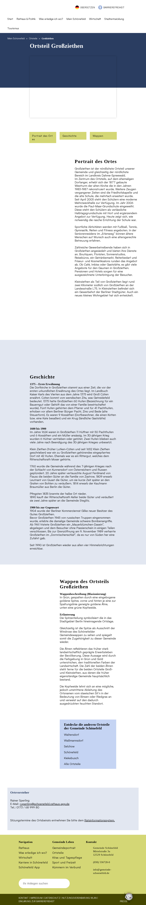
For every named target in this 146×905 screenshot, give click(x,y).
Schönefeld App (29, 867)
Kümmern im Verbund (66, 867)
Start (10, 18)
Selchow (69, 746)
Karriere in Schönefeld (33, 862)
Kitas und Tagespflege (67, 857)
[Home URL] (20, 11)
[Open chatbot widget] (129, 904)
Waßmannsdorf (73, 740)
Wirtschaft (25, 857)
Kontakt (24, 898)
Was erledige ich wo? (51, 18)
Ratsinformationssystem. (99, 820)
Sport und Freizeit (64, 862)
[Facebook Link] (90, 885)
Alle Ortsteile (72, 764)
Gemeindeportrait (63, 848)
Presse (123, 901)
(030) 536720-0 (101, 862)
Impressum (36, 898)
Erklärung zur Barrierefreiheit (37, 901)
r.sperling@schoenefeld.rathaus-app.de (44, 804)
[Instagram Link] (100, 885)
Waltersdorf (71, 734)
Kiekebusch (71, 758)
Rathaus (24, 848)
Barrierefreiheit (113, 7)
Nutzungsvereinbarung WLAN (79, 898)
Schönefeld (71, 752)
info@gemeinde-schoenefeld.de (102, 871)
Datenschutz (52, 898)
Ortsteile (33, 38)
